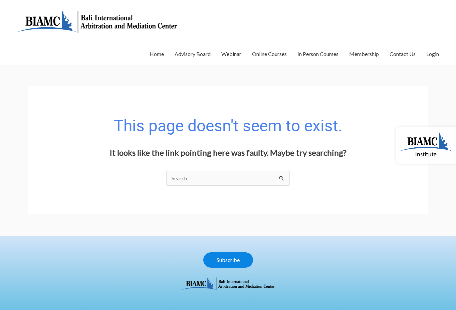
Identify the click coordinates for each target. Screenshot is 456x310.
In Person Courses (317, 54)
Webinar (231, 54)
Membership (364, 54)
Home (157, 54)
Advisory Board (193, 54)
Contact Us (403, 54)
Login (432, 54)
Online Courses (269, 54)
